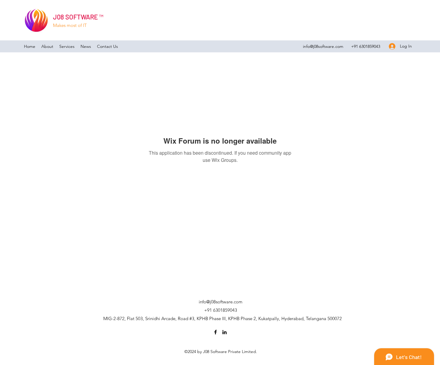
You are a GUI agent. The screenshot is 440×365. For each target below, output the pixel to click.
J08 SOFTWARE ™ (78, 17)
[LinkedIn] (224, 332)
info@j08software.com (323, 46)
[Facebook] (216, 332)
